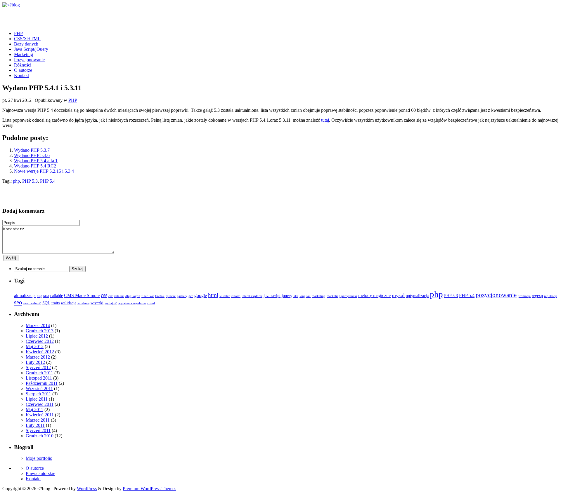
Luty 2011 (35, 425)
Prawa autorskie (40, 473)
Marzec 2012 (38, 356)
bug (39, 296)
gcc (190, 296)
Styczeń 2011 (38, 430)
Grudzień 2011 (39, 372)
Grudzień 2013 (39, 330)
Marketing (23, 54)
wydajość (111, 303)
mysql (398, 295)
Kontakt (21, 75)
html (213, 295)
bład (46, 296)
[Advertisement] (70, 16)
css (104, 295)
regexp (537, 296)
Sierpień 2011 (38, 393)
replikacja (550, 296)
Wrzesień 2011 (39, 388)
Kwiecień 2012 (40, 351)
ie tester (224, 296)
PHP (18, 33)
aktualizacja (25, 295)
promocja (524, 296)
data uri (119, 296)
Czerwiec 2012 (40, 341)
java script (272, 296)
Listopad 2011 (39, 378)
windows (83, 303)
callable (56, 296)
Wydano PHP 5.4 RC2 (35, 165)
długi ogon (132, 296)
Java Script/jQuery (31, 49)
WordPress (87, 488)
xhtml (151, 303)
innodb (235, 296)
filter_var (147, 296)
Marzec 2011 (38, 420)
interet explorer (252, 296)
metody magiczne (374, 295)
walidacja (68, 303)
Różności (22, 64)
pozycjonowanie (496, 295)
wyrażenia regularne (132, 303)
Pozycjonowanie (29, 59)
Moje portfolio (39, 458)
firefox (160, 296)
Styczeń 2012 (38, 367)
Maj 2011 (34, 409)
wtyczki (97, 303)
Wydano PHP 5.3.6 (32, 155)
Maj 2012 (35, 346)
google (200, 295)
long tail (305, 296)
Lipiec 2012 (37, 335)
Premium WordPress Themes (149, 488)
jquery (287, 296)
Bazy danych (26, 43)
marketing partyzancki (342, 296)
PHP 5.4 (48, 181)
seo (18, 302)
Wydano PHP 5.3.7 (32, 150)
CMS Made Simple (82, 295)
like (295, 296)
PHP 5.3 (30, 181)
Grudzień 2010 (39, 435)
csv (110, 296)
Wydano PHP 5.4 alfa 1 (36, 160)
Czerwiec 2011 (39, 404)
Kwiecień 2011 (40, 414)
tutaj (325, 120)
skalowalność (32, 303)
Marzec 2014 (38, 325)
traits (55, 303)
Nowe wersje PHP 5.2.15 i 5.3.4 (44, 171)
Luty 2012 (35, 362)
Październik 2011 (42, 383)
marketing (318, 296)
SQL (46, 303)
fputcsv (171, 296)
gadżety (182, 296)
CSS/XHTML (27, 38)
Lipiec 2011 (37, 399)
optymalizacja (417, 296)
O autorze (23, 70)
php (16, 181)
